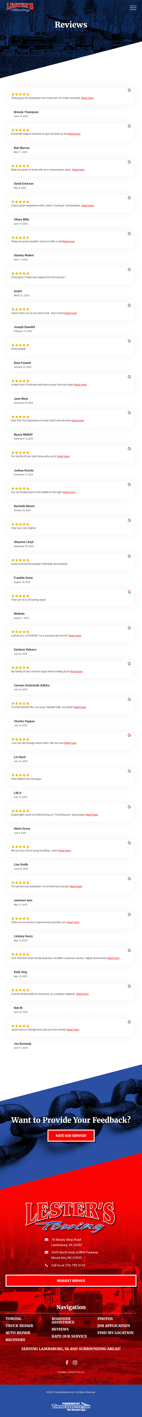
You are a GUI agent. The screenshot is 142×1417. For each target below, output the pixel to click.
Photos (105, 1318)
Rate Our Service (69, 1336)
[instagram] (75, 1363)
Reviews (60, 1329)
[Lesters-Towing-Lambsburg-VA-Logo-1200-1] (71, 1203)
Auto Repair (18, 1333)
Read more (87, 97)
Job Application (113, 1325)
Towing (13, 1318)
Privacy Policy (76, 1372)
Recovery (15, 1340)
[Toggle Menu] (133, 8)
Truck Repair (19, 1325)
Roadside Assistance (63, 1320)
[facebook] (67, 1363)
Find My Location (115, 1333)
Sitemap (62, 1372)
